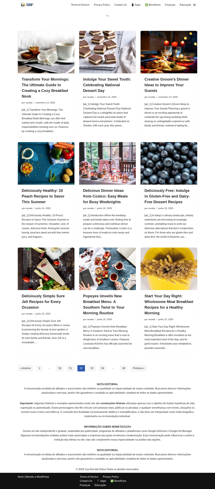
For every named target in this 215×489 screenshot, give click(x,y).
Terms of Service (80, 4)
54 (102, 368)
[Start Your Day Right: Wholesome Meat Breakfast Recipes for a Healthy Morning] (169, 269)
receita (29, 102)
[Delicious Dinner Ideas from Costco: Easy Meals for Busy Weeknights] (107, 163)
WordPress (43, 476)
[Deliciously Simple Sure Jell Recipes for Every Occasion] (46, 269)
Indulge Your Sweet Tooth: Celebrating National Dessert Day (107, 85)
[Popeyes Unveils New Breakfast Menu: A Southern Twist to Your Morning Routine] (107, 269)
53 (92, 368)
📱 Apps (136, 4)
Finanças (170, 4)
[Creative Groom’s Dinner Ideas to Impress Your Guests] (169, 52)
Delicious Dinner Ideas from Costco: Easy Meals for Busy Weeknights (105, 196)
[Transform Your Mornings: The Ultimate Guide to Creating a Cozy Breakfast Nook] (46, 52)
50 (59, 368)
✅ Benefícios (153, 4)
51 (70, 368)
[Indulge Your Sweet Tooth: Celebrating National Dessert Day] (107, 52)
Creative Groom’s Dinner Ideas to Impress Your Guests (166, 85)
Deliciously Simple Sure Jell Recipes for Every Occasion (43, 301)
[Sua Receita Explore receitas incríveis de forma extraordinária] (27, 5)
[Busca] (194, 5)
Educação (185, 4)
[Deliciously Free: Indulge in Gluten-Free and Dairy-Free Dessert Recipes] (169, 163)
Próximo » (138, 368)
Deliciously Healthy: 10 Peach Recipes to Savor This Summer (43, 196)
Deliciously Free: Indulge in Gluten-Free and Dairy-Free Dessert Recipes (167, 196)
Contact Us (120, 4)
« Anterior (25, 368)
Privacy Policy (102, 4)
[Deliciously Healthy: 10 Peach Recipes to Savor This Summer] (46, 163)
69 (123, 368)
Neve (21, 476)
